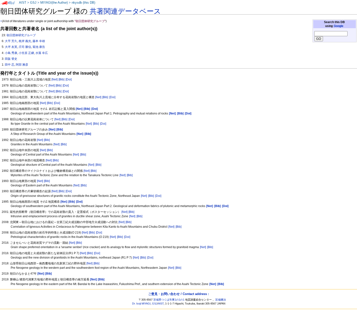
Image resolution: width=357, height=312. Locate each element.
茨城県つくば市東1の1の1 (168, 299)
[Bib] (61, 79)
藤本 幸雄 (39, 41)
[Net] (54, 79)
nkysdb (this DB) (83, 2)
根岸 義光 (25, 41)
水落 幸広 (41, 53)
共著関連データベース (125, 11)
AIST (22, 2)
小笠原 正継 (26, 53)
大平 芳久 (11, 41)
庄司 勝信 (25, 47)
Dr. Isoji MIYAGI (141, 303)
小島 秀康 (11, 53)
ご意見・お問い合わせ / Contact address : (178, 294)
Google (338, 26)
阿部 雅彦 (22, 64)
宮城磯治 (220, 299)
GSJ (33, 2)
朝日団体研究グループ (21, 35)
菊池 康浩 (39, 47)
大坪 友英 (11, 47)
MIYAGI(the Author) (54, 2)
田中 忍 (9, 64)
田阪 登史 (11, 59)
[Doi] (69, 79)
